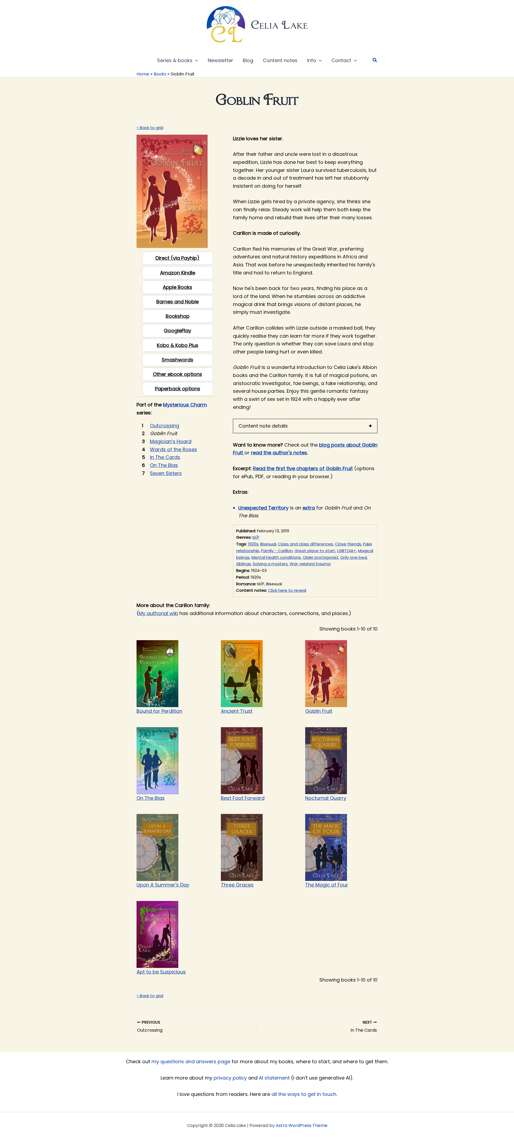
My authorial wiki (158, 613)
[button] (195, 60)
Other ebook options (177, 374)
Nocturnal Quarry (325, 798)
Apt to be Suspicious (161, 971)
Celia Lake (279, 24)
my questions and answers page (191, 1061)
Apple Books (177, 287)
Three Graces (237, 884)
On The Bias (151, 798)
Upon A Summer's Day (163, 884)
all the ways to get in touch (303, 1094)
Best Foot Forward (242, 798)
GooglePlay (177, 330)
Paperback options (177, 388)
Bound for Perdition (159, 711)
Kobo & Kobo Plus (177, 345)
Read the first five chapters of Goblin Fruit (303, 468)
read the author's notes (279, 452)
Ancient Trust (236, 711)
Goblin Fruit (318, 711)
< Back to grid (150, 127)
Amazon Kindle (177, 272)
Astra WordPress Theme (301, 1125)
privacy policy (230, 1077)
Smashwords (177, 359)
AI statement (274, 1077)
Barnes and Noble (177, 301)
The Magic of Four (326, 884)
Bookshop (178, 316)
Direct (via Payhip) (177, 258)
